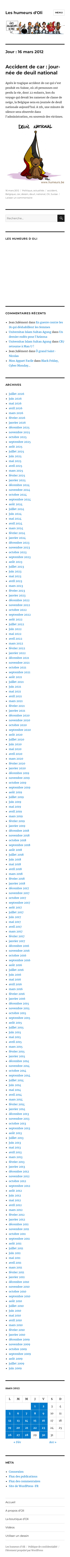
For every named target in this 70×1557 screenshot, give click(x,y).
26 (10, 1435)
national (41, 194)
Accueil (10, 1502)
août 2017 (15, 907)
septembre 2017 (19, 902)
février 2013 (16, 1162)
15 (34, 1420)
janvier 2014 (17, 1109)
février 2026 (17, 418)
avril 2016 (15, 984)
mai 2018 (15, 864)
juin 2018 (15, 859)
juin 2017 (15, 917)
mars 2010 (16, 1325)
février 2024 (17, 533)
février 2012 (17, 1214)
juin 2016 (15, 974)
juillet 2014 (16, 1080)
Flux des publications (23, 1476)
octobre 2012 (17, 1181)
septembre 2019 (19, 787)
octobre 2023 (18, 552)
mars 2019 (16, 816)
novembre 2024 (19, 490)
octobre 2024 (18, 494)
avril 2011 (15, 1262)
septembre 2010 (19, 1296)
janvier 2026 (17, 422)
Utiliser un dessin (17, 1535)
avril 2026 (15, 408)
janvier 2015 (17, 1056)
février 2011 (16, 1272)
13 (18, 1420)
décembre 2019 (19, 773)
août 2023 (15, 562)
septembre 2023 (20, 557)
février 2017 (16, 936)
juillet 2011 (16, 1248)
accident (52, 190)
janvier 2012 (17, 1219)
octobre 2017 (17, 898)
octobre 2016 (17, 955)
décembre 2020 (19, 715)
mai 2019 (15, 806)
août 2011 (15, 1243)
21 (26, 1427)
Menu (59, 12)
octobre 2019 (17, 782)
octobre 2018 (17, 840)
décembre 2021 (19, 658)
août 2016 (15, 965)
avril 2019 (15, 811)
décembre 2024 (19, 485)
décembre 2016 (19, 946)
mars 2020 (16, 758)
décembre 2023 (19, 542)
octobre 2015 (17, 1013)
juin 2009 (15, 1368)
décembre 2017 (19, 888)
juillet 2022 (16, 624)
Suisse (54, 194)
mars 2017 (15, 931)
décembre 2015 (19, 1003)
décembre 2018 (19, 830)
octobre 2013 (17, 1123)
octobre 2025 (18, 437)
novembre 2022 (19, 605)
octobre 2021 (17, 667)
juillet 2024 (16, 509)
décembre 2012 (19, 1171)
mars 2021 (16, 701)
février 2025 (17, 475)
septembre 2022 (20, 614)
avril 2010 (15, 1320)
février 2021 (17, 706)
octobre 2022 (18, 610)
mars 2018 (16, 874)
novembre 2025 (19, 432)
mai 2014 (15, 1090)
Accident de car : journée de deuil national (32, 70)
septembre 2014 (19, 1075)
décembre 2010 (19, 1282)
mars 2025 (16, 470)
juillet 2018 (16, 854)
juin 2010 (15, 1310)
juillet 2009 (16, 1363)
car (18, 194)
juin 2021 (15, 686)
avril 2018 (15, 869)
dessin (24, 194)
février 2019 (17, 821)
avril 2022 (15, 638)
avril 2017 (15, 926)
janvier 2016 (17, 998)
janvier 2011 (17, 1277)
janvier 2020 (17, 768)
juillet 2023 (16, 566)
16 (43, 1420)
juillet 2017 (16, 912)
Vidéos (10, 1527)
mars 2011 (15, 1267)
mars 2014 (16, 1099)
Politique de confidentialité (42, 1546)
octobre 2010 (17, 1291)
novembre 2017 (19, 893)
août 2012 (15, 1190)
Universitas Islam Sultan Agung (30, 332)
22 (35, 1427)
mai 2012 (15, 1200)
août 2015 (15, 1022)
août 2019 (15, 792)
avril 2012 (15, 1205)
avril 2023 (15, 581)
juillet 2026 (16, 394)
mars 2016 (16, 989)
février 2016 (17, 994)
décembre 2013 (19, 1114)
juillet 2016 (16, 970)
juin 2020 (15, 744)
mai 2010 (15, 1315)
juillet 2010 (16, 1306)
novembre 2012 (19, 1176)
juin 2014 (15, 1085)
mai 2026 (15, 403)
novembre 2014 (19, 1066)
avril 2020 (15, 754)
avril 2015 (15, 1042)
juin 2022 (15, 629)
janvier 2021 (17, 710)
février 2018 (17, 878)
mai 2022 (15, 634)
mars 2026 (16, 413)
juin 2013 (15, 1142)
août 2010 (15, 1301)
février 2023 (17, 590)
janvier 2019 (17, 826)
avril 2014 (15, 1094)
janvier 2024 (17, 538)
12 (9, 1420)
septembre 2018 (19, 845)
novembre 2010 (19, 1286)
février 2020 (17, 763)
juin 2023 (15, 571)
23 (43, 1427)
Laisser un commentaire (18, 197)
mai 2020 (15, 749)
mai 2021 (15, 691)
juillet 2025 (16, 451)
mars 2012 (16, 1210)
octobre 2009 (18, 1349)
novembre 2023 (19, 547)
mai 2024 (15, 518)
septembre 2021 (19, 672)
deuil (32, 194)
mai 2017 (15, 922)
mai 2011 (14, 1258)
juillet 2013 (16, 1138)
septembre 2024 (20, 499)
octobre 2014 (17, 1070)
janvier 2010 (17, 1334)
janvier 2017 (17, 941)
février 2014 (17, 1104)
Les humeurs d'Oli (23, 12)
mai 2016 (15, 979)
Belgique (10, 194)
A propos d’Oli (14, 1510)
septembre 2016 (19, 960)
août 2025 (15, 446)
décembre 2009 (19, 1339)
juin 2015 (15, 1032)
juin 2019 (15, 802)
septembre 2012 (19, 1186)
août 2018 (15, 850)
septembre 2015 (19, 1018)
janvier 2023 (17, 595)
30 (43, 1435)
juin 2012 (15, 1195)
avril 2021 (15, 696)
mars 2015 (16, 1046)
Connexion (16, 1471)
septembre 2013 (19, 1128)
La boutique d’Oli (17, 1519)
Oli (48, 194)
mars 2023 (16, 586)
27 (18, 1435)
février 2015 (17, 1051)
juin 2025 (15, 456)
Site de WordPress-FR (23, 1486)
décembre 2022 (19, 600)
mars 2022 (16, 643)
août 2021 (15, 677)
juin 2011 (15, 1253)
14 (26, 1420)
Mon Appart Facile (21, 360)
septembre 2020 (20, 730)
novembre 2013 (19, 1118)
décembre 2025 (19, 427)
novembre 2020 (19, 720)
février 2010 (17, 1330)
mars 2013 (15, 1157)
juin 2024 (15, 514)
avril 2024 (15, 523)
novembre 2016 (19, 950)
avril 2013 (15, 1152)
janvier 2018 (17, 883)
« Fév (17, 1442)
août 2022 (15, 619)
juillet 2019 (16, 797)
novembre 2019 (19, 778)
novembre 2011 (19, 1229)
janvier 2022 (17, 653)
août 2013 (15, 1133)
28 (26, 1435)
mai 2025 (15, 461)
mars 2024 (16, 528)
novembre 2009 (19, 1344)
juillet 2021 (16, 682)
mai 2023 (15, 576)
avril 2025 (15, 466)
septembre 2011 (19, 1238)
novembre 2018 (19, 835)
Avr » (52, 1442)
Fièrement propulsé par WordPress (24, 1550)
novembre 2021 (19, 662)
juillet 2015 (16, 1027)
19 (9, 1427)
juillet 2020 (16, 739)
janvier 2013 (17, 1166)
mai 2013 (15, 1147)
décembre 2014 (19, 1061)
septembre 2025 (20, 442)
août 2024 (15, 504)
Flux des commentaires (24, 1481)
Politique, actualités (33, 190)
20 (18, 1427)
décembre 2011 (19, 1224)
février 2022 (17, 648)
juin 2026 (15, 398)
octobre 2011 (17, 1234)
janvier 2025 (17, 480)
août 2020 (15, 734)
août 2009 (16, 1358)
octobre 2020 (18, 725)
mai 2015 (15, 1037)
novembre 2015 (19, 1008)
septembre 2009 (20, 1354)
